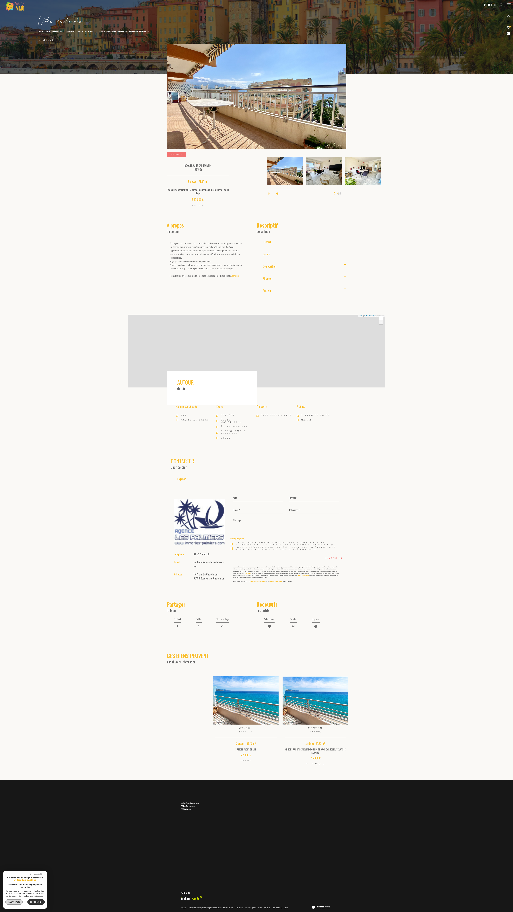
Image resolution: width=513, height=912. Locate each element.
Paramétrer (14, 902)
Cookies (286, 908)
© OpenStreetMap (370, 316)
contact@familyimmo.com (190, 803)
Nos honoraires (228, 908)
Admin (260, 908)
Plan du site (239, 908)
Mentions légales (250, 908)
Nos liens (267, 908)
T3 (97, 31)
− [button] (381, 322)
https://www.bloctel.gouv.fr (303, 575)
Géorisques (235, 275)
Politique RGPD (277, 908)
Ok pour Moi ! (36, 902)
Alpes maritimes (57, 31)
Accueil (41, 31)
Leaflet (361, 316)
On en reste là (35, 874)
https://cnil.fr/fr (248, 573)
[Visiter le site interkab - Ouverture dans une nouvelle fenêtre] (191, 898)
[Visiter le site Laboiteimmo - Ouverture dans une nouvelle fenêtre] (321, 907)
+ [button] (381, 318)
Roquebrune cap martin (74, 31)
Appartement (89, 31)
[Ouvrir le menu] (508, 4)
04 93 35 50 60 (201, 554)
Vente (48, 31)
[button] (277, 194)
